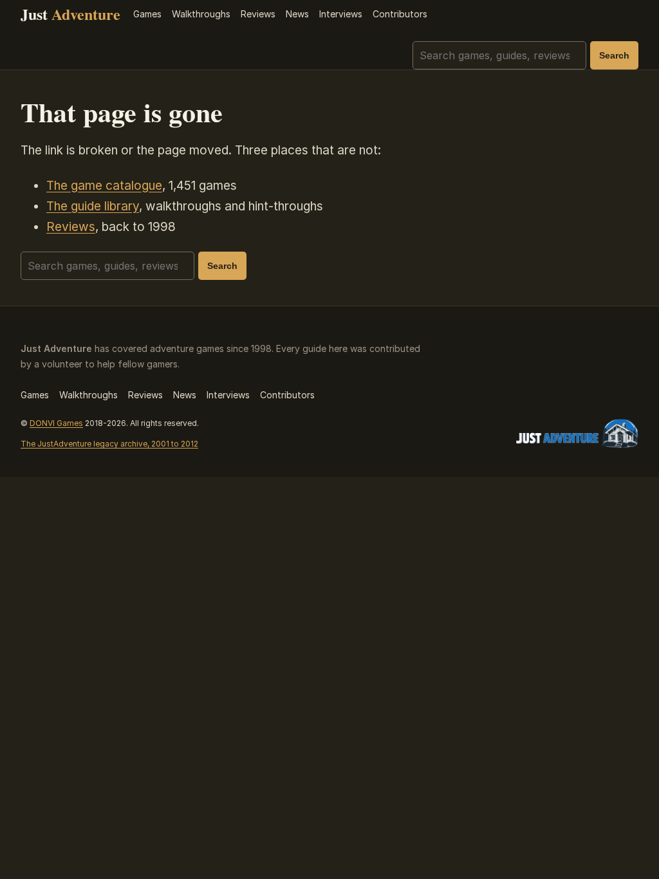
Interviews (340, 13)
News (297, 13)
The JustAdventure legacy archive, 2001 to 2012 (109, 444)
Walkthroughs (201, 13)
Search (614, 55)
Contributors (400, 13)
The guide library (92, 206)
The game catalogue (104, 185)
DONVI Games (56, 423)
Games (147, 13)
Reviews (258, 13)
